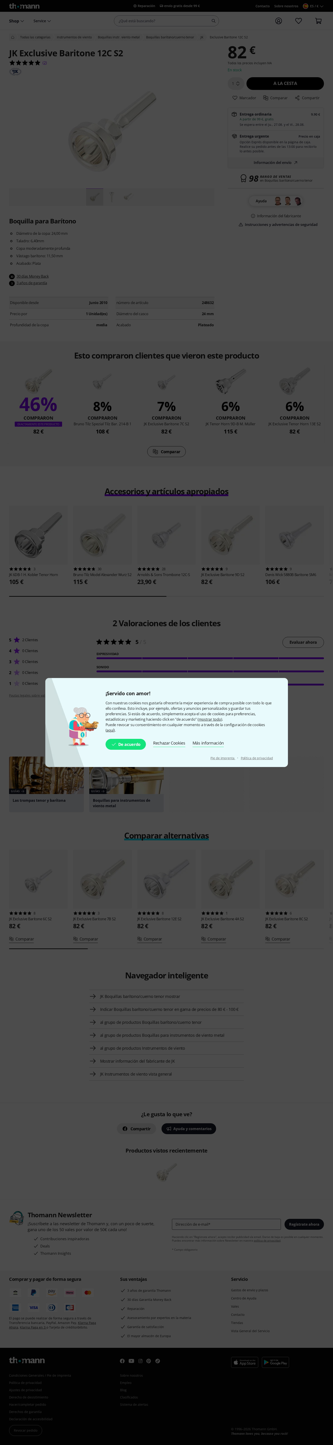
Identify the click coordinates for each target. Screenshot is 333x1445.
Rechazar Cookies (169, 743)
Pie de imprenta (222, 758)
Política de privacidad (257, 758)
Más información (208, 743)
